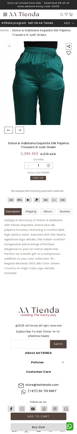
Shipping (31, 211)
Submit (58, 344)
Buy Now (38, 427)
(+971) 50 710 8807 (42, 391)
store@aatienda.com (42, 385)
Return (48, 211)
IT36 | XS (38, 177)
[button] (5, 14)
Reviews (65, 211)
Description (13, 211)
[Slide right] (19, 130)
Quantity (38, 159)
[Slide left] (8, 130)
